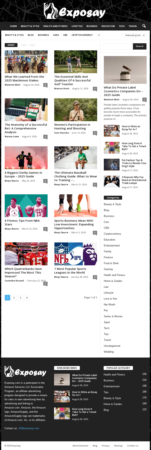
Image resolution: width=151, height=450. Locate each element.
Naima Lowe (12, 136)
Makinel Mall (12, 84)
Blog (31, 34)
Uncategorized (112, 345)
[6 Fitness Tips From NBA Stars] (26, 205)
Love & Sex (110, 298)
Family (107, 251)
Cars (56, 34)
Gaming (108, 269)
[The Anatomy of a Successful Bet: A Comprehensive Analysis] (26, 109)
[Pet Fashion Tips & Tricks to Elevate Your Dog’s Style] (112, 165)
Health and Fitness (55, 26)
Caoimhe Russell (14, 280)
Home (13, 26)
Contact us (132, 445)
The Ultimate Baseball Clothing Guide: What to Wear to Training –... (75, 176)
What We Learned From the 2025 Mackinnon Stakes (24, 78)
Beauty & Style (30, 26)
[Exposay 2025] (75, 11)
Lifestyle (77, 26)
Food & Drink (111, 263)
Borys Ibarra (12, 180)
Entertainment (112, 245)
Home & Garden (113, 280)
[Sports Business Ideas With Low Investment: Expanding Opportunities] (75, 205)
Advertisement (80, 445)
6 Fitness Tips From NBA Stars (22, 222)
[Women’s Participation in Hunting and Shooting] (75, 109)
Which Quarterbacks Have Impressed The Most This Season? (23, 272)
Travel (133, 26)
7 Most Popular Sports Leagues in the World (70, 270)
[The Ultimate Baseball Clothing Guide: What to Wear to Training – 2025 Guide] (75, 157)
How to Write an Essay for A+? (131, 128)
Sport (107, 322)
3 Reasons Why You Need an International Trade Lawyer (134, 180)
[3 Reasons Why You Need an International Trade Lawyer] (112, 181)
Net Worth (109, 304)
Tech (122, 26)
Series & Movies (113, 316)
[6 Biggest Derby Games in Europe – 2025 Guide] (26, 157)
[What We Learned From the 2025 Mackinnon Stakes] (26, 61)
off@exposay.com (28, 428)
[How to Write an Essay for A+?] (112, 131)
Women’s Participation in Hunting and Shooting (72, 126)
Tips (106, 334)
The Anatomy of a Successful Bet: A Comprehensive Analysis (26, 128)
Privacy (106, 445)
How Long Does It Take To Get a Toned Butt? (134, 146)
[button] (144, 26)
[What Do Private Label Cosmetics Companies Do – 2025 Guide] (125, 70)
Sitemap (118, 445)
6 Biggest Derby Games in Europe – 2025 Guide (23, 174)
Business (92, 26)
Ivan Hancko (61, 132)
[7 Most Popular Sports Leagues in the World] (75, 253)
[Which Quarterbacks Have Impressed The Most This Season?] (26, 253)
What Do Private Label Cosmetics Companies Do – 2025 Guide (123, 91)
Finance (108, 257)
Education (108, 26)
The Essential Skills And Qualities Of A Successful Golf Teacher (72, 80)
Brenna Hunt (61, 88)
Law (106, 286)
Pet (106, 310)
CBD (65, 34)
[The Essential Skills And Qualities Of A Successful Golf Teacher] (75, 61)
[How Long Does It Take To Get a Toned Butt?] (112, 148)
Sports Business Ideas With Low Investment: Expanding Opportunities (74, 224)
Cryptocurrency (82, 34)
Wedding (109, 351)
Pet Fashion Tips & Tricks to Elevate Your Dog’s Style (134, 163)
